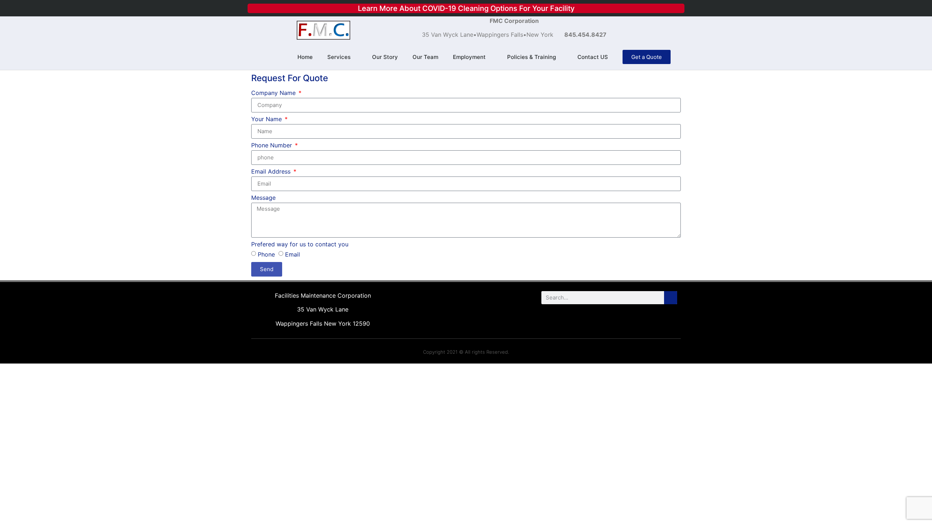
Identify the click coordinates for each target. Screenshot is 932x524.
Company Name (274, 93)
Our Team (425, 56)
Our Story (385, 56)
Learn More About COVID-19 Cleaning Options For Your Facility (466, 8)
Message (263, 198)
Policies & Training (531, 56)
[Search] (670, 297)
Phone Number (272, 145)
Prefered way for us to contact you (299, 244)
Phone (266, 254)
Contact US (592, 56)
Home (305, 56)
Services (339, 56)
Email (292, 254)
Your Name (267, 119)
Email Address (271, 171)
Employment (469, 56)
